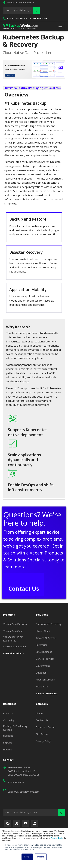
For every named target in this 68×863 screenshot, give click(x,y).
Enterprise (41, 644)
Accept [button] (27, 856)
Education (41, 672)
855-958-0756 (39, 18)
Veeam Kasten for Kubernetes (13, 638)
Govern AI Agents (46, 637)
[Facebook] (7, 823)
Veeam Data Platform (15, 624)
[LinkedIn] (34, 823)
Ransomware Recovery (48, 624)
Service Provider (45, 658)
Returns (7, 749)
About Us (8, 713)
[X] (16, 823)
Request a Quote (45, 727)
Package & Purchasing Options (15, 727)
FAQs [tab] (57, 88)
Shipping (7, 742)
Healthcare (42, 686)
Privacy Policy (43, 741)
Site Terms (42, 734)
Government (43, 665)
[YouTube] (25, 823)
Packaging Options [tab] (41, 88)
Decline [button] (40, 856)
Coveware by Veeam (14, 646)
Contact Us (23, 588)
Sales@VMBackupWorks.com (23, 791)
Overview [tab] (11, 88)
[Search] (36, 10)
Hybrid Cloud (43, 630)
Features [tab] (23, 88)
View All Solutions (46, 693)
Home (39, 713)
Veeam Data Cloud (13, 630)
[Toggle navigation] (60, 26)
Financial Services (45, 679)
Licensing (8, 735)
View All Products (13, 653)
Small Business (44, 651)
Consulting (8, 720)
